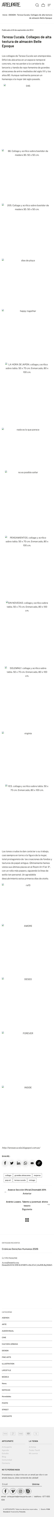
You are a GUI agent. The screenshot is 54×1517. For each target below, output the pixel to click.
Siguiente (27, 1205)
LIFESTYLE (6, 1370)
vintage (32, 1180)
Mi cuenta (33, 1453)
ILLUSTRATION (8, 1364)
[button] (32, 1163)
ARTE (4, 1324)
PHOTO (5, 1403)
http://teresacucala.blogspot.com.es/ (21, 1147)
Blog (4, 1457)
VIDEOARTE (7, 1416)
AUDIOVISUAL (8, 1331)
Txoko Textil (34, 1450)
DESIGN (12, 15)
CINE (4, 1337)
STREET (5, 1410)
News (4, 1383)
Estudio (5, 1453)
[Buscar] (37, 4)
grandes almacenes (23, 1175)
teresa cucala (20, 1180)
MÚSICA (5, 1377)
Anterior (27, 1191)
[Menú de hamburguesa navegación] (49, 4)
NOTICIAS (6, 1390)
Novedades (6, 1396)
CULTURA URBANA (10, 1344)
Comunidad (7, 1460)
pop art (8, 1180)
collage (8, 1175)
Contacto (6, 1463)
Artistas (32, 1447)
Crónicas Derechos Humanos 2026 (20, 1249)
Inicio (5, 15)
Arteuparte (7, 1447)
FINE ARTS (6, 1357)
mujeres (37, 1175)
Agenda (5, 1450)
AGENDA (5, 1318)
